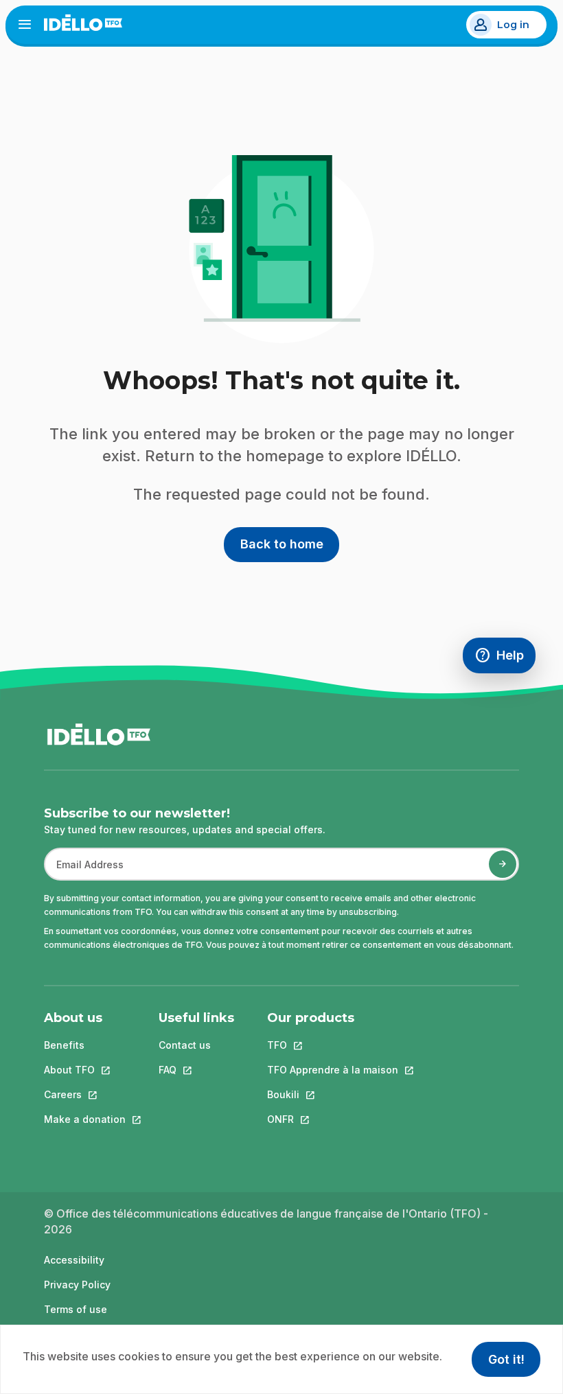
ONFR (332, 1119)
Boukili (332, 1094)
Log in (513, 25)
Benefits (64, 1045)
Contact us (185, 1045)
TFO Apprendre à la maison (332, 1070)
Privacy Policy (77, 1284)
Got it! (506, 1359)
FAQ (196, 1070)
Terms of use (75, 1309)
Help (505, 658)
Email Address (84, 871)
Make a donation (85, 1119)
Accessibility (74, 1260)
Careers (85, 1094)
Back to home (281, 544)
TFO (332, 1045)
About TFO (85, 1070)
